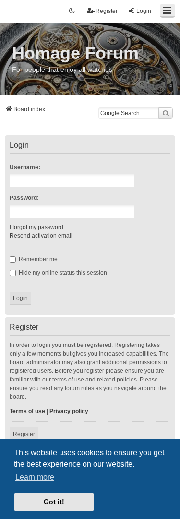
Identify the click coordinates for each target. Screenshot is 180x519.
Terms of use (27, 411)
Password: (24, 198)
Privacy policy (68, 411)
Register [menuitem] (107, 11)
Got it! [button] (54, 502)
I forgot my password (36, 227)
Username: (25, 167)
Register (24, 434)
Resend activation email (41, 235)
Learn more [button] (34, 477)
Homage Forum (75, 53)
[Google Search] (165, 113)
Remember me (37, 259)
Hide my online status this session (62, 272)
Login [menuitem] (143, 11)
